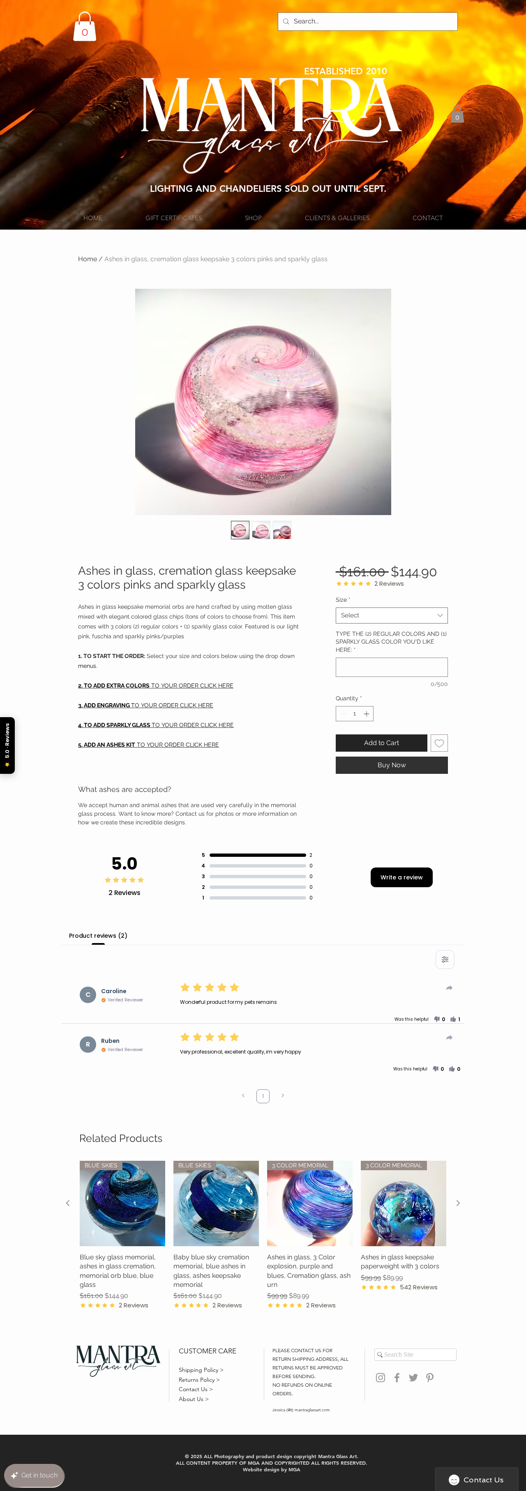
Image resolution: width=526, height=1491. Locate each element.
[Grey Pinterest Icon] (430, 1377)
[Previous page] (243, 1096)
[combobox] (392, 615)
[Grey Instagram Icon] (380, 1377)
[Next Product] (458, 1203)
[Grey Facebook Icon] (397, 1377)
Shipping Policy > (201, 1370)
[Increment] (367, 713)
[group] (263, 1235)
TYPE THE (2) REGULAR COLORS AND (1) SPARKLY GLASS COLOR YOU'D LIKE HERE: (391, 641)
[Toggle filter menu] (445, 959)
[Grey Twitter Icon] (413, 1377)
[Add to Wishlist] (439, 743)
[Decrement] (342, 713)
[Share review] (449, 988)
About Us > (194, 1399)
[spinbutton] (354, 713)
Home (87, 259)
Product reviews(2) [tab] (98, 936)
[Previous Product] (68, 1203)
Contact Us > (196, 1389)
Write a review (402, 877)
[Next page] (283, 1096)
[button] (84, 26)
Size (343, 599)
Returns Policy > (199, 1379)
